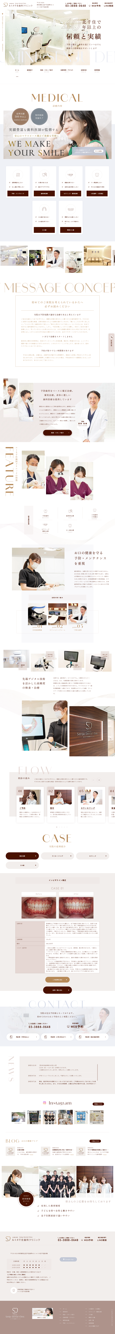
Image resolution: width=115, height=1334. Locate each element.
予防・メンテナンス (69, 1323)
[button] (99, 780)
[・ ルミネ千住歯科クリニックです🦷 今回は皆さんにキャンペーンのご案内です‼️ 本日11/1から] (18, 1117)
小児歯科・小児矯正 (94, 1309)
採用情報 (91, 1323)
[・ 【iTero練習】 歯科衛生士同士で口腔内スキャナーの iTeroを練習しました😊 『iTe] (65, 1117)
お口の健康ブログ (94, 1326)
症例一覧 (91, 1320)
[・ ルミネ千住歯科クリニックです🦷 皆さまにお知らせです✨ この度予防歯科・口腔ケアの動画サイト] (81, 1117)
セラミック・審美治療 (95, 1312)
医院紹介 (65, 1312)
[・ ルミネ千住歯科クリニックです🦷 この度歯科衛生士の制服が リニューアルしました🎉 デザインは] (49, 1117)
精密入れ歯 (92, 1317)
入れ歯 (91, 1314)
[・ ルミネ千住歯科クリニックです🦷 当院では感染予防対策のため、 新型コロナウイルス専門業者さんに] (96, 1117)
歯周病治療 (66, 1320)
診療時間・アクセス (68, 1317)
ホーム (65, 1309)
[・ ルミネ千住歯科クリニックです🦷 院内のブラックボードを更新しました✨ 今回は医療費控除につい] (34, 1117)
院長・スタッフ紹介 (69, 1314)
